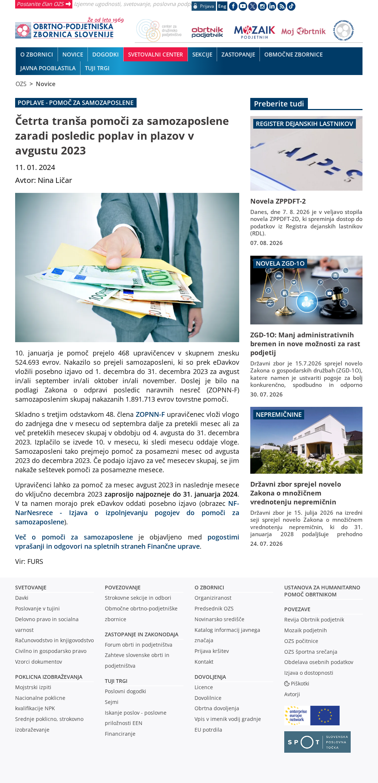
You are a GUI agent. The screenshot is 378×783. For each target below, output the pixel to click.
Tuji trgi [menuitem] (97, 68)
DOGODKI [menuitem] (105, 54)
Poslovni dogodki (125, 691)
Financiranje (120, 733)
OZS (21, 84)
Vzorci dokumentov (38, 661)
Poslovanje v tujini (37, 608)
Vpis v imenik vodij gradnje (228, 718)
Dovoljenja (210, 676)
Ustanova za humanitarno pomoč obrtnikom (322, 591)
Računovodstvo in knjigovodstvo (54, 640)
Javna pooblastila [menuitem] (48, 68)
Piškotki (300, 683)
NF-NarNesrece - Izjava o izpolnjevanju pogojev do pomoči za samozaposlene (127, 512)
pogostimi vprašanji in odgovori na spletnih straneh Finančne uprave (127, 541)
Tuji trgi (116, 680)
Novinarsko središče (219, 619)
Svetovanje (31, 587)
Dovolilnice (208, 697)
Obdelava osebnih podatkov (318, 661)
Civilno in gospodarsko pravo (50, 650)
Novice (45, 84)
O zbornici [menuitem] (36, 54)
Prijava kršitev (212, 650)
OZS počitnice (301, 640)
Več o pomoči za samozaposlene (74, 536)
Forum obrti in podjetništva (138, 644)
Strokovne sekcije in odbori (138, 597)
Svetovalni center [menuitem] (155, 54)
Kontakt (204, 661)
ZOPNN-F (150, 414)
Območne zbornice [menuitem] (293, 54)
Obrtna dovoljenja (217, 708)
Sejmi (111, 701)
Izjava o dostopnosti (308, 672)
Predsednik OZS (214, 608)
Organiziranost (213, 597)
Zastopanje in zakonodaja (141, 634)
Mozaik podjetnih (305, 630)
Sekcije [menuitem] (202, 54)
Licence (204, 687)
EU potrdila (208, 729)
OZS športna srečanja (310, 651)
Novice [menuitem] (72, 54)
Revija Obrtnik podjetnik (314, 619)
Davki (21, 597)
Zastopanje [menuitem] (238, 54)
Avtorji (292, 694)
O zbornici (209, 587)
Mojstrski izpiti (33, 687)
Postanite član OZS (40, 3)
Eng (222, 6)
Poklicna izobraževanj (47, 676)
